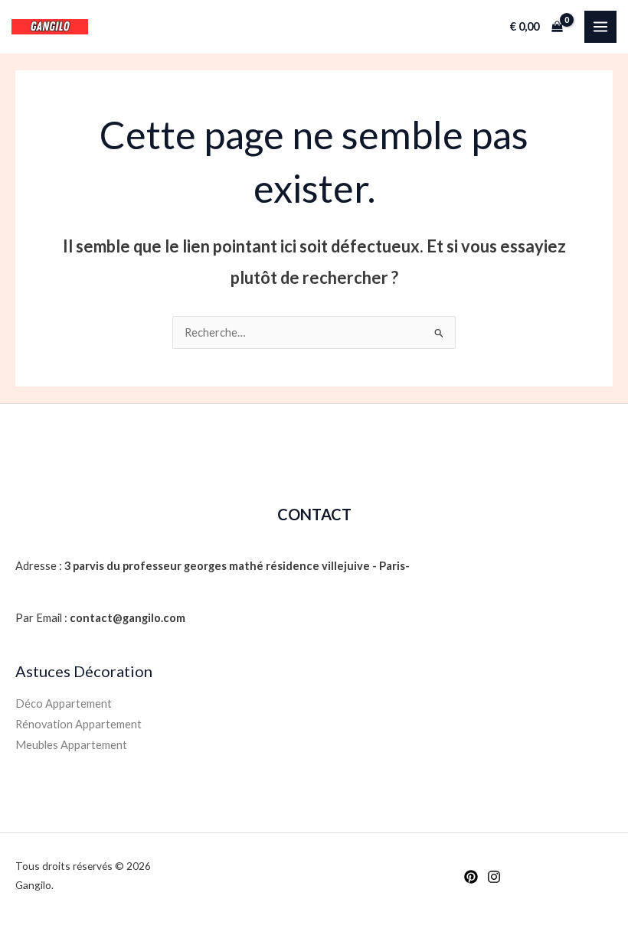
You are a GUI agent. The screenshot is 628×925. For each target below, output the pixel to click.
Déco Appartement (63, 703)
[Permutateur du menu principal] (600, 27)
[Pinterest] (471, 877)
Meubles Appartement (71, 744)
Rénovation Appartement (78, 724)
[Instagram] (494, 877)
